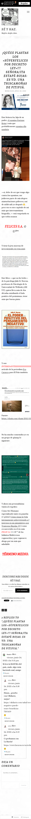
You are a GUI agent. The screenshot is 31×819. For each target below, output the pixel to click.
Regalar (24, 3)
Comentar (23, 785)
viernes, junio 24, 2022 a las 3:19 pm (12, 732)
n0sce (9, 680)
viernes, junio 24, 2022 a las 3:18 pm (12, 686)
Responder (8, 676)
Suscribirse (22, 590)
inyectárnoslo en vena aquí (13, 249)
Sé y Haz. (9, 29)
